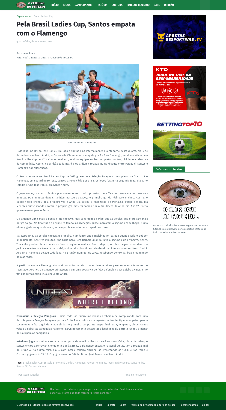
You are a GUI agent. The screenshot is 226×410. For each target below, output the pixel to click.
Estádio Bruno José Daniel (58, 363)
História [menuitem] (102, 5)
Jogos (111, 363)
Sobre (123, 404)
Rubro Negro (122, 363)
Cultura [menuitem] (117, 5)
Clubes (206, 404)
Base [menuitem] (157, 5)
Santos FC (22, 366)
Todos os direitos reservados (57, 404)
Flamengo (80, 363)
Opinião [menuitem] (169, 5)
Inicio (99, 404)
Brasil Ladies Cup (43, 16)
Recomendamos (189, 404)
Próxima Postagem (135, 374)
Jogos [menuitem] (66, 5)
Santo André (137, 363)
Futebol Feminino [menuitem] (138, 5)
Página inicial (23, 16)
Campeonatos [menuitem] (83, 5)
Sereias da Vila (37, 366)
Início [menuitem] (55, 5)
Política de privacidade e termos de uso (153, 404)
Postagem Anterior (28, 374)
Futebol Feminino (96, 363)
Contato (111, 404)
